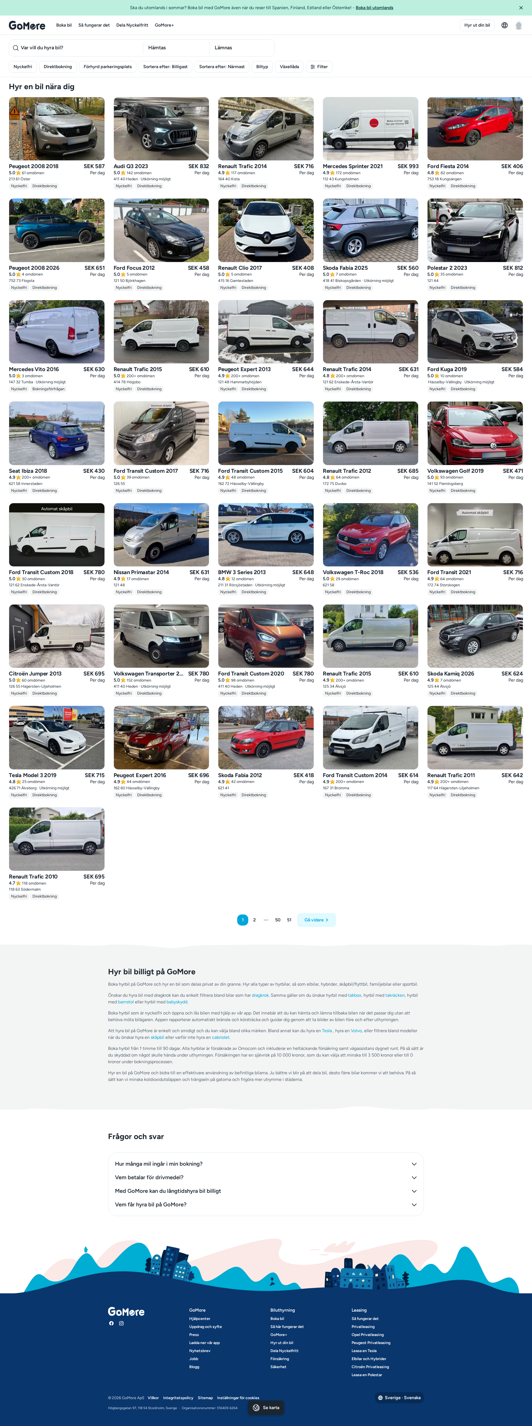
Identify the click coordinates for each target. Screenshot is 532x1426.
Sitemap (205, 1398)
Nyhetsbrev (200, 1350)
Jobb (193, 1358)
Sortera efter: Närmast (222, 66)
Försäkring (279, 1358)
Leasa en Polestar (367, 1375)
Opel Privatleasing (368, 1334)
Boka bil (64, 25)
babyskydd (177, 1001)
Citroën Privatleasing (370, 1367)
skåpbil (157, 1037)
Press (194, 1334)
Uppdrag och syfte (205, 1326)
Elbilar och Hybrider (369, 1358)
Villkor (153, 1398)
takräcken (395, 995)
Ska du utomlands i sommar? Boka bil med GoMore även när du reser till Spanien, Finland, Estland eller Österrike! (261, 7)
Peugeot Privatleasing (371, 1342)
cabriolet (220, 1037)
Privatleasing (363, 1326)
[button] (523, 7)
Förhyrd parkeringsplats (108, 66)
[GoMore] (27, 25)
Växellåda (289, 66)
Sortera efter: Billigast (165, 66)
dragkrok (260, 995)
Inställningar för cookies (238, 1398)
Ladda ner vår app (204, 1342)
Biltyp (262, 66)
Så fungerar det (94, 25)
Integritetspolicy (178, 1398)
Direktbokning (58, 66)
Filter (322, 66)
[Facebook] (111, 1323)
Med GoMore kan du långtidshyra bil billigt (168, 1191)
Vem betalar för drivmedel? (149, 1177)
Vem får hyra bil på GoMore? (150, 1204)
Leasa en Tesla (364, 1350)
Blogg (194, 1367)
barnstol (126, 1001)
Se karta (271, 1407)
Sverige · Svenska (403, 1397)
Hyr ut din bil (477, 25)
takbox (354, 995)
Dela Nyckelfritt (132, 25)
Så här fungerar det (287, 1326)
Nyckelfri (23, 66)
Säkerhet (278, 1367)
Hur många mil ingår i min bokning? (159, 1163)
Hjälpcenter (199, 1318)
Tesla (327, 1030)
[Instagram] (121, 1323)
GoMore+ (164, 25)
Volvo (356, 1030)
